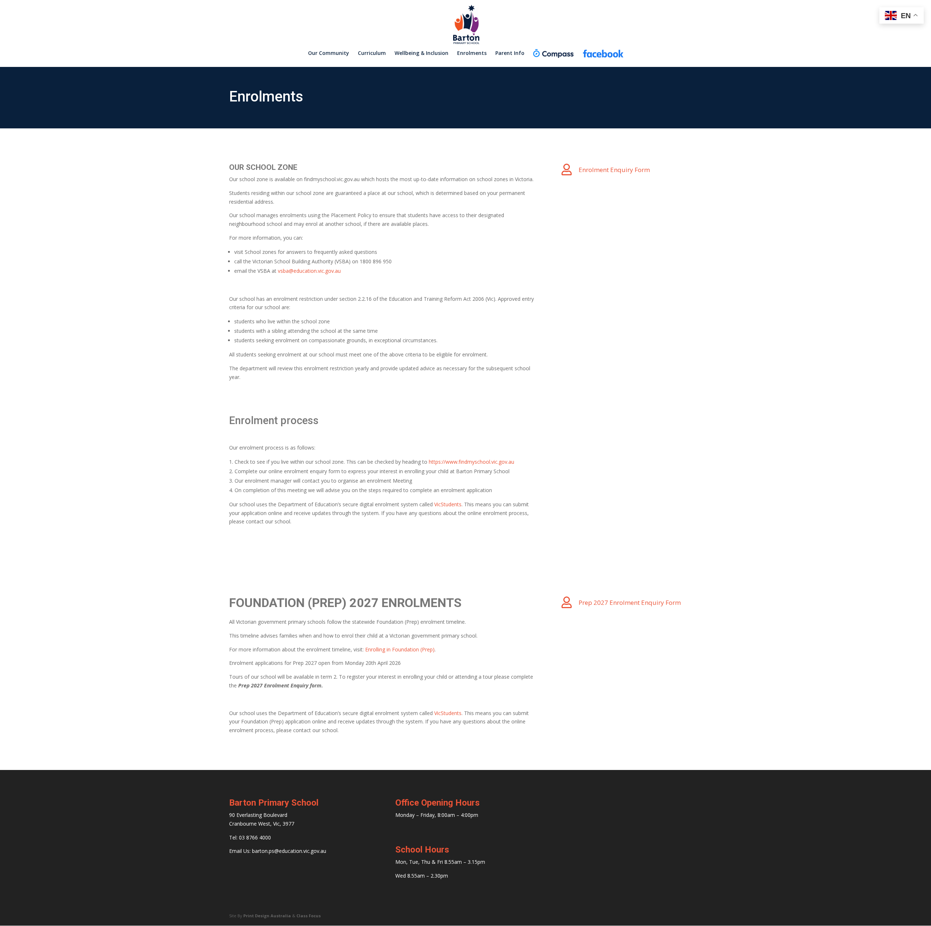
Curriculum (372, 53)
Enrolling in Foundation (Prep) (400, 649)
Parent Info (509, 53)
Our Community (328, 53)
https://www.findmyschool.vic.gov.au (471, 461)
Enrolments (472, 53)
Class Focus (308, 915)
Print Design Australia (267, 915)
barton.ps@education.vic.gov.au (289, 850)
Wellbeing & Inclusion (421, 53)
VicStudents (447, 504)
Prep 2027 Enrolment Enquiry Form (630, 602)
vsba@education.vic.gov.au (309, 270)
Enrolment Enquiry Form (614, 169)
